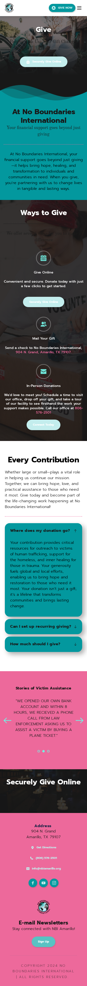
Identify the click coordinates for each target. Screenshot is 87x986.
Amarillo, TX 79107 (43, 837)
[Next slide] (79, 720)
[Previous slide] (7, 720)
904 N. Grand (43, 831)
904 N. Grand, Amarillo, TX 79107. (44, 352)
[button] (79, 8)
